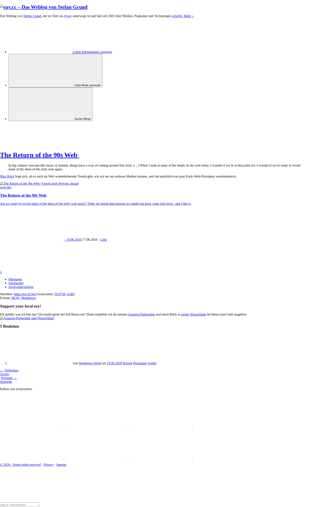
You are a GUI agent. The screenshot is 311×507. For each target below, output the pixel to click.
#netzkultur (15, 283)
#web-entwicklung (20, 287)
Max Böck (7, 176)
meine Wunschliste (193, 314)
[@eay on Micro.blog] (161, 425)
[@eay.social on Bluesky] (96, 425)
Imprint (61, 464)
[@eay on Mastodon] (32, 425)
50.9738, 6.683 (64, 294)
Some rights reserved (20, 464)
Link (103, 239)
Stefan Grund (32, 16)
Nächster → (9, 378)
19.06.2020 (114, 363)
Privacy (49, 464)
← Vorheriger (9, 370)
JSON (15, 298)
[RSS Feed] (224, 457)
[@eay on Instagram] (32, 457)
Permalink (140, 363)
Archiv (4, 374)
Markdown (28, 298)
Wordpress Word (90, 363)
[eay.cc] (43, 7)
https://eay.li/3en (25, 294)
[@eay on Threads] (224, 425)
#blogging (15, 279)
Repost (127, 363)
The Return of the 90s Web (39, 155)
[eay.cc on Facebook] (96, 457)
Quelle (151, 363)
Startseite (6, 382)
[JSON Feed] (161, 457)
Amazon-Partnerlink (141, 314)
